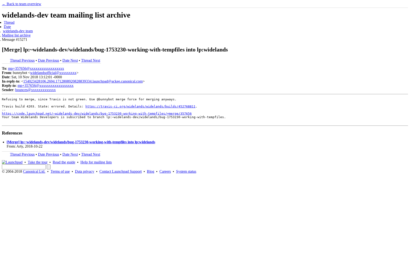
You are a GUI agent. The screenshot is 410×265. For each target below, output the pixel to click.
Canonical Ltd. (34, 171)
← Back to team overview (21, 4)
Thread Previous (22, 60)
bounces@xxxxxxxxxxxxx (35, 90)
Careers (165, 171)
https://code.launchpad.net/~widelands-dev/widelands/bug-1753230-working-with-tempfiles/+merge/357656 (97, 113)
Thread (9, 22)
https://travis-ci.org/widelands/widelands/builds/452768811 (140, 106)
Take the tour (37, 162)
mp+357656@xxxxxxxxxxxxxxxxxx (36, 68)
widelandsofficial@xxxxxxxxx (53, 73)
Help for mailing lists (96, 162)
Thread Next (90, 60)
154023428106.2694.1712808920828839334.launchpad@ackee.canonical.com (83, 81)
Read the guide (64, 162)
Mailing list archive (16, 35)
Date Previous (48, 60)
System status (186, 171)
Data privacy (84, 171)
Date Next (70, 60)
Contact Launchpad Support (120, 171)
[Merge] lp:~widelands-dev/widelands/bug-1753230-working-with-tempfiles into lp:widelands (81, 142)
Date (7, 27)
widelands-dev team (18, 31)
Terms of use (60, 171)
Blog (150, 171)
